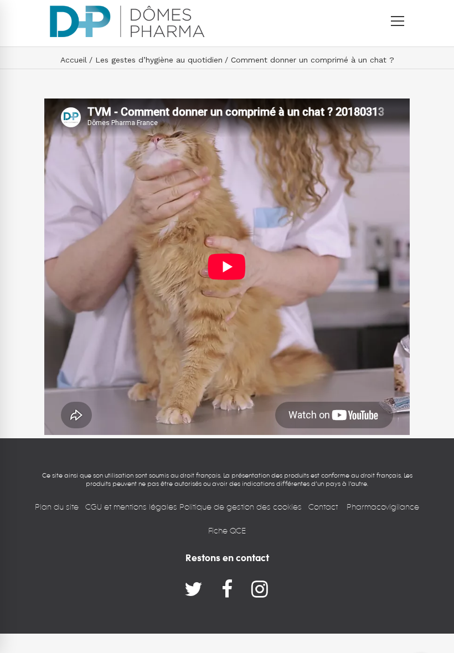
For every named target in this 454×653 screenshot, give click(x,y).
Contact (324, 506)
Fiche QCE (227, 530)
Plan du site (57, 506)
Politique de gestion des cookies (240, 506)
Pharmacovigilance (383, 506)
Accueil (73, 59)
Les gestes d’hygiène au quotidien (159, 59)
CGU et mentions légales (132, 506)
